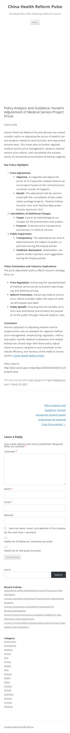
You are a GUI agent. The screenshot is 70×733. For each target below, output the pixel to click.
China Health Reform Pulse (35, 6)
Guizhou (8, 649)
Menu (35, 22)
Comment (10, 451)
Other (7, 682)
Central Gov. (10, 641)
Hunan (37, 380)
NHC (6, 669)
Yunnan (8, 702)
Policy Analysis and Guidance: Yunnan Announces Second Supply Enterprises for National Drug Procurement (51, 415)
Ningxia (8, 673)
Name (8, 488)
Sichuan (8, 698)
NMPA (7, 678)
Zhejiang (8, 706)
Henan (7, 653)
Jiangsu (7, 665)
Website (8, 515)
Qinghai (8, 686)
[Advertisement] (35, 65)
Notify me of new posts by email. (22, 550)
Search (7, 569)
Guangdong (10, 645)
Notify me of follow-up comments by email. (28, 541)
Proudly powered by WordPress (19, 726)
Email (8, 502)
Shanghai (8, 694)
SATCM (7, 690)
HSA (31, 380)
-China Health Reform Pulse (28, 355)
